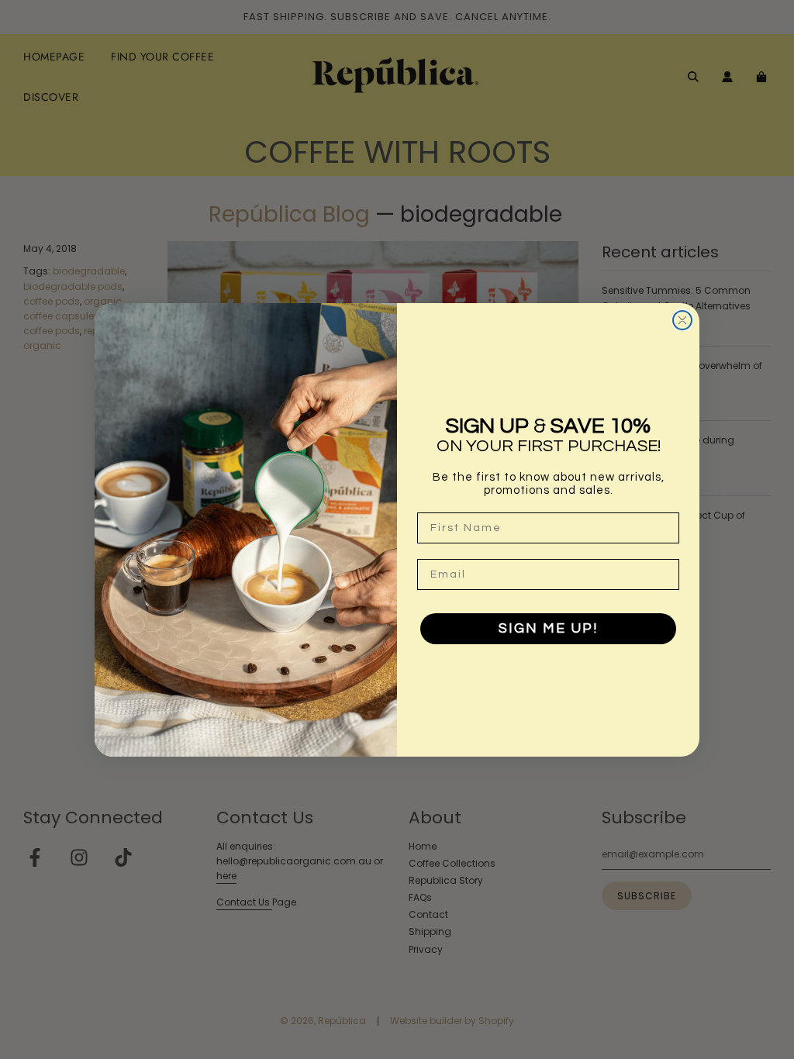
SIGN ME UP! (548, 628)
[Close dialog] (682, 320)
